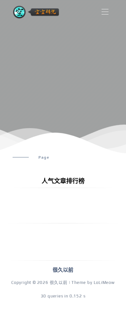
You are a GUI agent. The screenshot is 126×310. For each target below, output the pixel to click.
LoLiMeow (104, 282)
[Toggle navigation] (105, 12)
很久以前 (59, 282)
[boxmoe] (36, 12)
